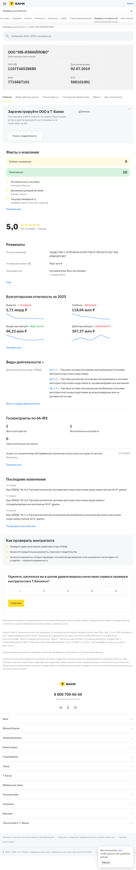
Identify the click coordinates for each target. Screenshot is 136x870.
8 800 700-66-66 (68, 694)
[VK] (60, 707)
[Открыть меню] (5, 4)
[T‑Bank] (17, 3)
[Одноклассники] (68, 707)
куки (120, 850)
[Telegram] (75, 707)
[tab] (7, 97)
